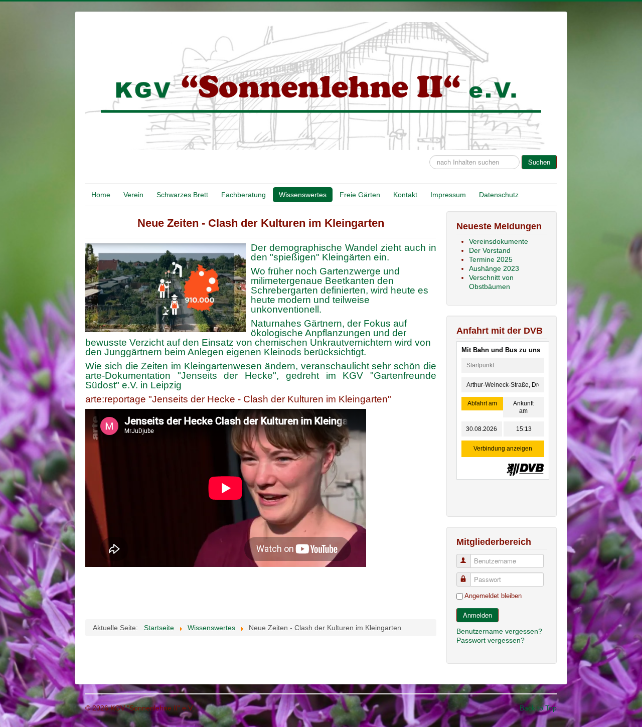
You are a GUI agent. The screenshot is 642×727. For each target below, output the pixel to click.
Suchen (539, 162)
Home (100, 195)
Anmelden (477, 615)
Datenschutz (499, 195)
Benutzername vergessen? (499, 631)
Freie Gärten (360, 195)
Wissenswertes (303, 195)
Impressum (448, 195)
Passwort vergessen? (490, 640)
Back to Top (538, 708)
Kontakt (405, 195)
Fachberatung (243, 195)
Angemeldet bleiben (493, 596)
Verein (133, 195)
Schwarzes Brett (182, 195)
